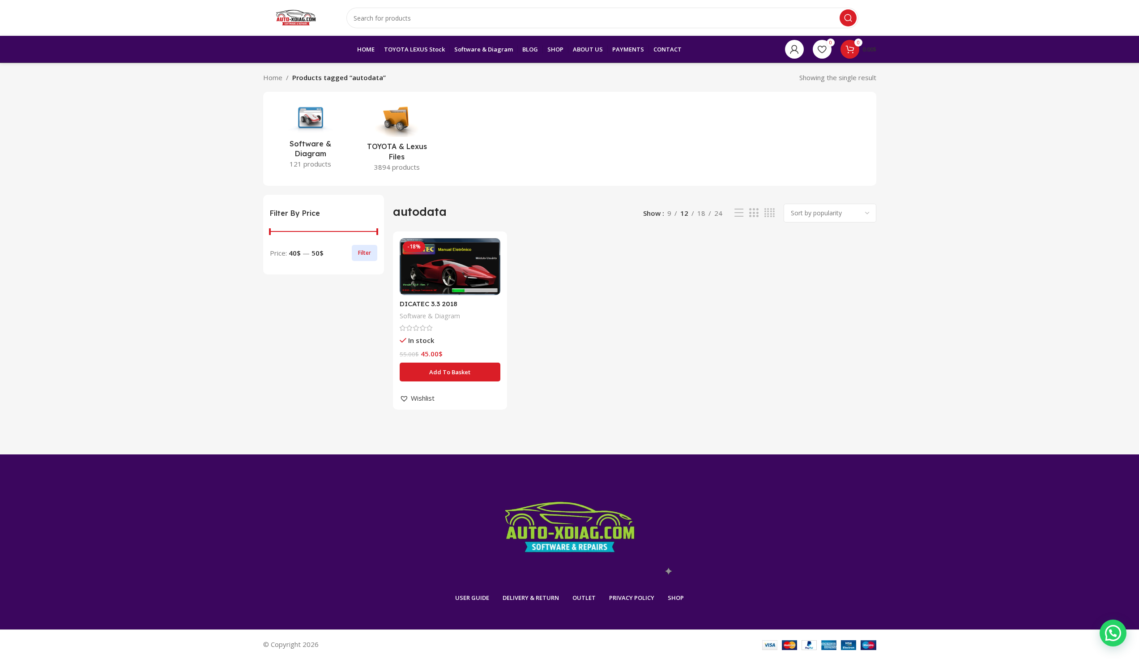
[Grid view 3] (753, 213)
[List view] (738, 213)
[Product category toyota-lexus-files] (396, 139)
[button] (450, 372)
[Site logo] (295, 17)
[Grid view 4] (769, 213)
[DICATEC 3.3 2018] (450, 266)
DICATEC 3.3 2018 (428, 304)
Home (272, 77)
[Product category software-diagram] (311, 137)
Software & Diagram (430, 316)
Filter (364, 253)
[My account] (794, 49)
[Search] (848, 17)
